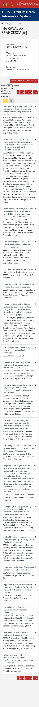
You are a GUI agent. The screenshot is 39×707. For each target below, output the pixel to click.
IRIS (2, 23)
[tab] (5, 100)
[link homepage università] (26, 3)
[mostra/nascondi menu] (37, 4)
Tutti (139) (30, 80)
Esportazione (16, 80)
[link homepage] (7, 3)
